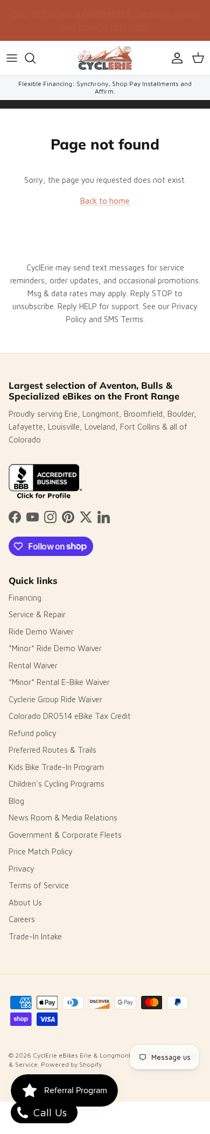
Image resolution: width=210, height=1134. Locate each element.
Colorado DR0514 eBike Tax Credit (70, 716)
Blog (16, 800)
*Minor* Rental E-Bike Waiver (59, 682)
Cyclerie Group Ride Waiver (55, 699)
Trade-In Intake (35, 936)
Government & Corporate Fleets (65, 834)
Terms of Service (39, 885)
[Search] (35, 58)
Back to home (105, 200)
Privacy (21, 868)
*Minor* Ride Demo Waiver (55, 648)
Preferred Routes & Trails (52, 749)
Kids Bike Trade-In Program (56, 767)
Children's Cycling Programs (56, 783)
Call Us (48, 1112)
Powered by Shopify (71, 1064)
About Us (25, 902)
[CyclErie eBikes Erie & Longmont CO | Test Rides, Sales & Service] (105, 58)
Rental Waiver (33, 665)
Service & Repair (37, 614)
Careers (22, 919)
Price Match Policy (41, 851)
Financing (25, 597)
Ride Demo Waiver (41, 631)
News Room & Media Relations (63, 817)
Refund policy (33, 733)
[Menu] (12, 58)
